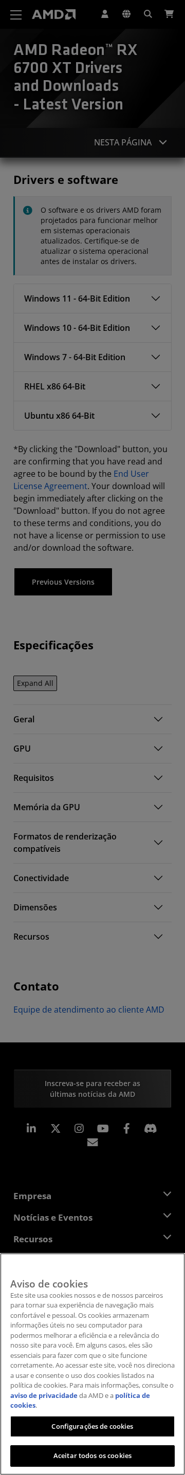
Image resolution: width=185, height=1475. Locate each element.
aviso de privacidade (44, 1395)
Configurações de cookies (92, 1426)
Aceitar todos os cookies (92, 1455)
